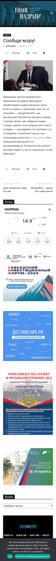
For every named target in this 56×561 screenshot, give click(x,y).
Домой (6, 30)
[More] (44, 53)
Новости (7, 35)
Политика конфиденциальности (32, 556)
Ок (10, 556)
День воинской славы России (15, 190)
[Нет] (52, 549)
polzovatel (11, 46)
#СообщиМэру (37, 137)
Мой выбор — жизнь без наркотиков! (42, 190)
